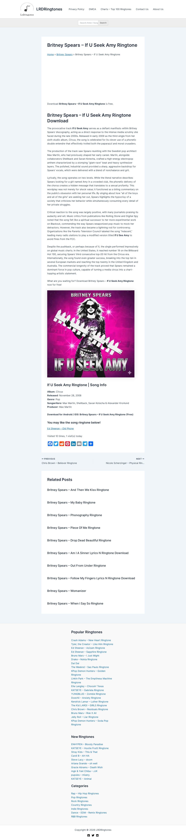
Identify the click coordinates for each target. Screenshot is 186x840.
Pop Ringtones (79, 797)
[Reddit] (97, 835)
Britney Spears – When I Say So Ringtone (75, 603)
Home (50, 54)
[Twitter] (93, 835)
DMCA (92, 9)
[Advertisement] (93, 80)
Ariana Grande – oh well (84, 763)
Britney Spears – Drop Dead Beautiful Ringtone (79, 540)
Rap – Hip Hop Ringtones (85, 793)
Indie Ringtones (79, 808)
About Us (158, 9)
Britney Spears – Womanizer (66, 591)
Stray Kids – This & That (84, 751)
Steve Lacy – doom (81, 759)
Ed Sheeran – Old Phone (60, 428)
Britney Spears (65, 54)
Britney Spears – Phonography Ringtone (74, 515)
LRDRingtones (49, 9)
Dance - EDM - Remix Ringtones (89, 812)
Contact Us (142, 9)
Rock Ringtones (79, 801)
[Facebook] (88, 835)
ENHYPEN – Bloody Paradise (87, 744)
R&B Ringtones (79, 816)
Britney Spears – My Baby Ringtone (71, 502)
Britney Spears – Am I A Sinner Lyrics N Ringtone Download (88, 553)
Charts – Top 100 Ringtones (116, 9)
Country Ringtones (81, 804)
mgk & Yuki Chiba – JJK (84, 771)
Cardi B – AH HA (80, 755)
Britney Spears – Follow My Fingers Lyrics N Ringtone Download (91, 578)
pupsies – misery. (80, 774)
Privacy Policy (76, 9)
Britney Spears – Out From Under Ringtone (76, 565)
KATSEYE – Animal (81, 778)
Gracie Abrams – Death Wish (87, 767)
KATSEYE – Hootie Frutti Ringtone (90, 748)
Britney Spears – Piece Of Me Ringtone (73, 527)
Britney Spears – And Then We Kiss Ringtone (78, 490)
